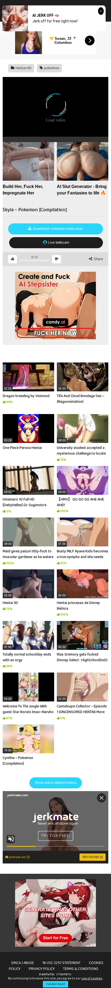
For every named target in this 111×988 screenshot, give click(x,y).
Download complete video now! (57, 229)
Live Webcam (58, 243)
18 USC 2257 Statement (61, 963)
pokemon (51, 68)
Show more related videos (56, 783)
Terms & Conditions (80, 969)
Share (98, 259)
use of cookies (91, 978)
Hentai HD (23, 68)
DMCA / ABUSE (22, 963)
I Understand (55, 984)
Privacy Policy (42, 969)
